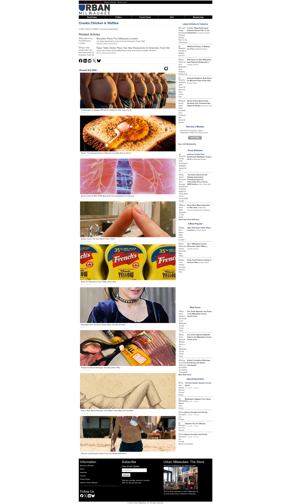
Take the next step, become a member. (136, 480)
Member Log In (122, 2)
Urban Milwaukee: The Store (184, 461)
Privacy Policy (85, 479)
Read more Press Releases (189, 219)
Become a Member (195, 126)
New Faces (195, 307)
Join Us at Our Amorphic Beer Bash (91, 2)
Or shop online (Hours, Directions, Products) (179, 494)
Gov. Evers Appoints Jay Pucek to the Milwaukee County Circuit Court (199, 313)
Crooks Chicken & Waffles (99, 23)
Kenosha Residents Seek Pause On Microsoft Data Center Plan (199, 79)
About (82, 469)
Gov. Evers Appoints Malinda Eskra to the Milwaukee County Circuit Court (199, 337)
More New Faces (185, 374)
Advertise (83, 472)
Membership (198, 17)
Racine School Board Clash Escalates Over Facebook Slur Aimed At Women (198, 103)
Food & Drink (145, 17)
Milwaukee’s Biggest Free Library (198, 399)
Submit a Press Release (88, 482)
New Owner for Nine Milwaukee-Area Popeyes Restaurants (199, 60)
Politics (118, 17)
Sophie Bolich (113, 44)
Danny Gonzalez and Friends (196, 412)
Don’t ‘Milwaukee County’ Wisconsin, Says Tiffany (197, 245)
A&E (172, 17)
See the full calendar (185, 444)
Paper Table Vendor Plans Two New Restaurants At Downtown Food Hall (133, 47)
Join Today (195, 137)
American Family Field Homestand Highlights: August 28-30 (199, 156)
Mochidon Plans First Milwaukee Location (117, 38)
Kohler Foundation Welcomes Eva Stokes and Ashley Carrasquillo (198, 362)
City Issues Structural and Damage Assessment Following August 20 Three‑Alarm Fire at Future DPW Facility (197, 179)
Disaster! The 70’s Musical (195, 423)
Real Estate (92, 17)
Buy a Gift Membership (187, 144)
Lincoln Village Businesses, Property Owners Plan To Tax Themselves (198, 30)
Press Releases (195, 150)
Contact (83, 476)
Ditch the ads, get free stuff (131, 483)
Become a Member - (111, 2)
